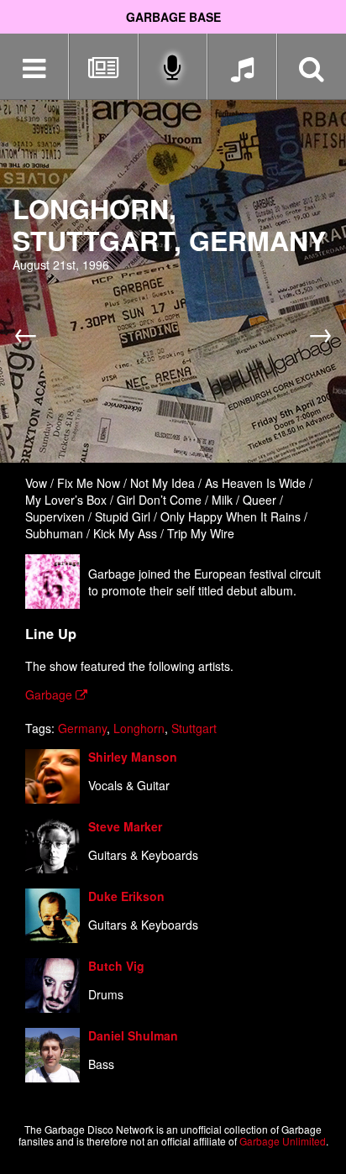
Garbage (50, 694)
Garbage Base (173, 16)
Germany (82, 728)
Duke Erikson (126, 896)
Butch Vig (116, 965)
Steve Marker (125, 826)
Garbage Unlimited (282, 1141)
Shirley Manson (132, 756)
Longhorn (139, 728)
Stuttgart (194, 728)
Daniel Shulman (133, 1035)
